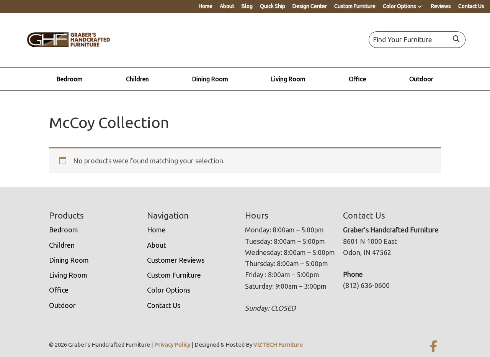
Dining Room (210, 79)
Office (357, 79)
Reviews (441, 6)
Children (137, 79)
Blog (247, 6)
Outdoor (421, 79)
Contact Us (471, 6)
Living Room (288, 79)
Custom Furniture (355, 6)
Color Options (399, 6)
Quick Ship (272, 6)
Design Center (309, 6)
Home (205, 6)
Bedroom (70, 79)
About (227, 6)
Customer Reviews (175, 260)
